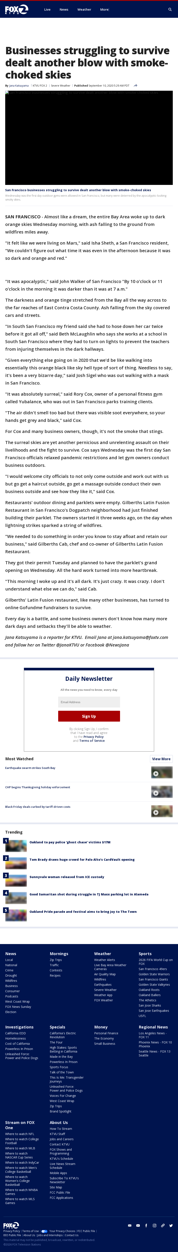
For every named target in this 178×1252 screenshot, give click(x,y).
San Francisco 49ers (153, 969)
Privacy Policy (94, 737)
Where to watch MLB (20, 1148)
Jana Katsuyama (19, 85)
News (10, 953)
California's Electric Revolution (63, 1035)
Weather (102, 953)
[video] (162, 772)
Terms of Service (92, 741)
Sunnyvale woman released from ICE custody (67, 877)
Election (10, 1012)
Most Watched (19, 758)
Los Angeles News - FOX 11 (153, 1035)
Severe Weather (60, 85)
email (129, 1225)
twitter (171, 1225)
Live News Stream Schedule (62, 1166)
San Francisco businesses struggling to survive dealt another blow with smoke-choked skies (78, 190)
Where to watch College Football (22, 1141)
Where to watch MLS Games (20, 1201)
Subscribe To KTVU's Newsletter (64, 1180)
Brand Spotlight (60, 1111)
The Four (56, 1042)
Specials (57, 1027)
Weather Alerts (104, 960)
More (104, 9)
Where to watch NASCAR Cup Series (19, 1155)
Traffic (54, 965)
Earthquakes (103, 984)
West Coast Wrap (17, 1001)
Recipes (55, 975)
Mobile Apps (58, 1173)
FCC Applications (61, 1198)
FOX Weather (103, 1000)
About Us (59, 1122)
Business (11, 986)
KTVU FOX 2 (40, 85)
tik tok (162, 1225)
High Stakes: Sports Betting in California (63, 1049)
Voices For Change (63, 1096)
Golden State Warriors (154, 974)
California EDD (15, 1033)
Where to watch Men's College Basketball (21, 1170)
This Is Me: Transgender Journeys (67, 1079)
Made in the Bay (61, 1057)
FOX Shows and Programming (61, 1151)
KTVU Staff (57, 1134)
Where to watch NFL (19, 1134)
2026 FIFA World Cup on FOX (156, 962)
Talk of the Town (62, 1072)
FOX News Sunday (18, 1007)
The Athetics (147, 1000)
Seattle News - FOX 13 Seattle (154, 1053)
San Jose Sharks (150, 1005)
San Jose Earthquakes (154, 1011)
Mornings (59, 953)
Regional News (153, 1027)
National (11, 965)
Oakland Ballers (150, 995)
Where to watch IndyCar (22, 1162)
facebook (146, 1225)
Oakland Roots (149, 990)
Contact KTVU (59, 1144)
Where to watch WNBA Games (21, 1192)
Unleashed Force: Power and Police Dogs (21, 1056)
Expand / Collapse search (170, 9)
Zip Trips (56, 960)
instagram (154, 1225)
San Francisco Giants (153, 979)
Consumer (12, 991)
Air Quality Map (105, 974)
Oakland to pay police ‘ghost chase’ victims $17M (70, 842)
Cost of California (17, 1043)
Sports (145, 953)
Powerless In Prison (19, 1049)
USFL (142, 1016)
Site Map (56, 1187)
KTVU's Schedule (61, 1159)
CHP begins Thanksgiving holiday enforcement (37, 787)
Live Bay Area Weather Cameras (110, 967)
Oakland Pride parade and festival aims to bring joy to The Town (83, 912)
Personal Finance (106, 1033)
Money (100, 1027)
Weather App (103, 995)
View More (161, 759)
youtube (138, 1225)
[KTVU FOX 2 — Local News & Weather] (19, 9)
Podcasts (11, 996)
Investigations (19, 1027)
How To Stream (61, 1129)
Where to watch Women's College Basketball (17, 1181)
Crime (9, 970)
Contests (56, 970)
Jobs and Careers (62, 1139)
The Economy (104, 1038)
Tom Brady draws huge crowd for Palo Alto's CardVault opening (82, 859)
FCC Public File (60, 1192)
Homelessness (15, 1038)
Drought (11, 975)
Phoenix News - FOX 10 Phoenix (155, 1044)
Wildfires (11, 981)
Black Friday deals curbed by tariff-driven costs (37, 807)
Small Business (104, 1043)
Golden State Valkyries (154, 984)
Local (9, 960)
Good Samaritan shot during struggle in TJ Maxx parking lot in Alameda (89, 894)
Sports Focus (59, 1067)
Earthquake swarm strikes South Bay (30, 768)
